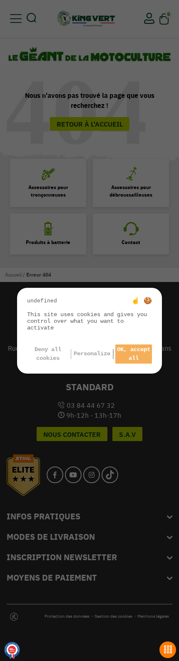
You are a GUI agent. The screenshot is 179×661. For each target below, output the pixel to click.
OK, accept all (133, 354)
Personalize (92, 353)
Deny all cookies (48, 354)
